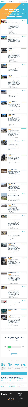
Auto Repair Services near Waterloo (4, 386)
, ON (12, 383)
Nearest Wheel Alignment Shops (4, 378)
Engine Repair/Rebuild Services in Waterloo (12, 386)
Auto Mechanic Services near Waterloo (4, 384)
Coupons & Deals (19, 16)
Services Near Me (11, 396)
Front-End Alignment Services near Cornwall (20, 378)
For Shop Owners (11, 397)
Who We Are (10, 400)
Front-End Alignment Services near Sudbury (12, 378)
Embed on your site (14, 354)
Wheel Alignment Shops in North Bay (4, 380)
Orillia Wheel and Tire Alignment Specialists (20, 380)
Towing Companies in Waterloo (12, 384)
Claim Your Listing (11, 398)
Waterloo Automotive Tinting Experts (20, 384)
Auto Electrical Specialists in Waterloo (20, 386)
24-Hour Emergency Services (11, 16)
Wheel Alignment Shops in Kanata (12, 380)
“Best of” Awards (11, 399)
